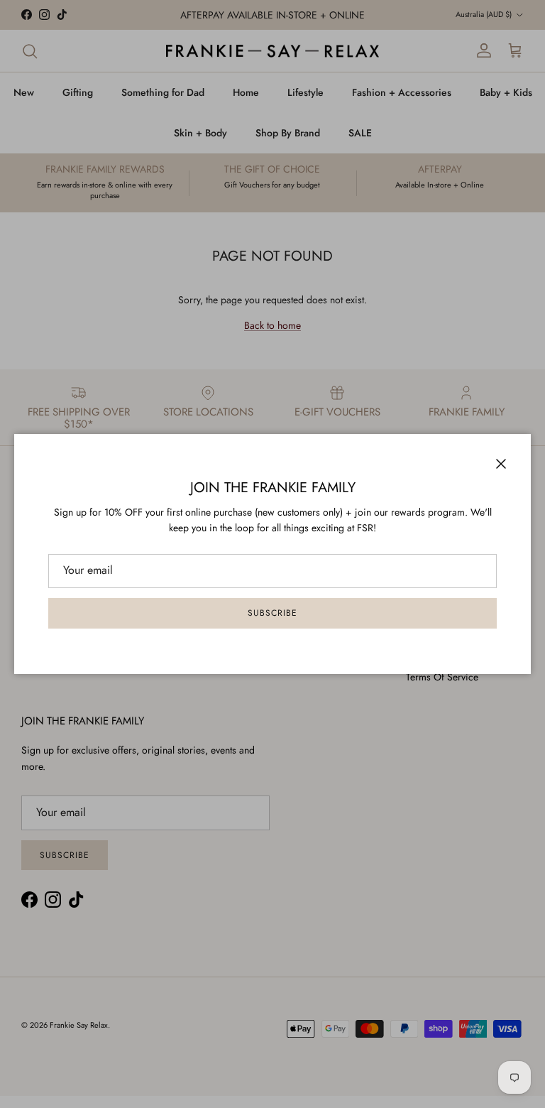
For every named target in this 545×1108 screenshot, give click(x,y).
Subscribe (272, 613)
